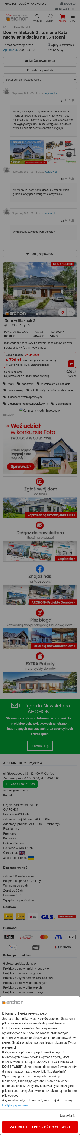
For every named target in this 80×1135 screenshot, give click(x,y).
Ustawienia (67, 1115)
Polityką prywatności (15, 1105)
